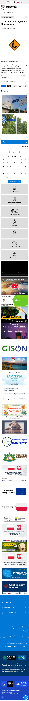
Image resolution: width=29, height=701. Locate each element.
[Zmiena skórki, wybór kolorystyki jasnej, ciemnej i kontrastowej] (14, 2)
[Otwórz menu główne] (7, 2)
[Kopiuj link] (25, 86)
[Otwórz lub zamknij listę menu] (26, 142)
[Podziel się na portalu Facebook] (3, 86)
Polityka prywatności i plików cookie (10, 694)
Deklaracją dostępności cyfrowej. (15, 671)
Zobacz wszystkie (14, 181)
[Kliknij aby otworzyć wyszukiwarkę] (21, 2)
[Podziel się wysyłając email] (14, 86)
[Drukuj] (26, 17)
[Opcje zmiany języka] (17, 2)
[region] (14, 166)
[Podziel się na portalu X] (9, 86)
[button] (8, 646)
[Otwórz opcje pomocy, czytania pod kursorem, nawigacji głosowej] (25, 697)
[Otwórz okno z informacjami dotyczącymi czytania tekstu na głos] (2, 17)
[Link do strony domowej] (13, 7)
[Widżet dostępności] (11, 2)
